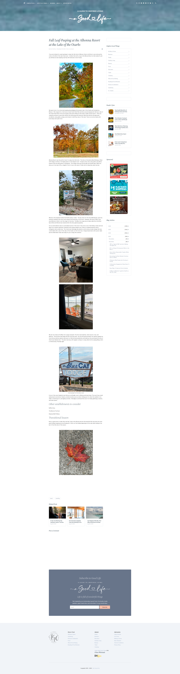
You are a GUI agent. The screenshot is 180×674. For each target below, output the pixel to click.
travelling (58, 498)
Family (109, 57)
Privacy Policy (117, 645)
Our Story (116, 636)
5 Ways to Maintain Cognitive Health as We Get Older (119, 271)
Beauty (110, 63)
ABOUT (58, 3)
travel (51, 498)
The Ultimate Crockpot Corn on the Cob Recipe (121, 118)
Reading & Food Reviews (114, 81)
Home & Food (30, 3)
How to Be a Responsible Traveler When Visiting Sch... (119, 252)
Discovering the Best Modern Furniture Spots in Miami (119, 257)
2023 (109, 236)
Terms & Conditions (119, 642)
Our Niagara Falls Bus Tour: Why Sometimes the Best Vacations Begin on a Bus (94, 521)
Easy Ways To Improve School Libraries (119, 268)
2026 (109, 226)
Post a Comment (70, 49)
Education (110, 69)
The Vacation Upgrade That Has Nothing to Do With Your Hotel (75, 521)
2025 (109, 229)
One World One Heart (120, 134)
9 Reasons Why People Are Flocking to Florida (119, 261)
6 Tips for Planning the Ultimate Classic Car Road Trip (57, 521)
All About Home (112, 51)
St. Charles (110, 90)
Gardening (110, 87)
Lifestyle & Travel (42, 3)
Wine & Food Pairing (113, 78)
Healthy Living (111, 60)
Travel (109, 72)
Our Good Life (96, 668)
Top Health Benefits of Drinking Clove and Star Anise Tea (121, 110)
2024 (109, 233)
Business (52, 3)
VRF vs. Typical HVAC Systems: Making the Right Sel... (119, 244)
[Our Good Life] (90, 17)
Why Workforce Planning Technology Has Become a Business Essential (122, 126)
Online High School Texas (101, 650)
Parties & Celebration (113, 84)
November (111, 241)
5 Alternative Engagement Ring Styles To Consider (119, 265)
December (111, 239)
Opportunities (67, 3)
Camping (110, 75)
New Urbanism (117, 640)
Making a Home (118, 638)
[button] (102, 49)
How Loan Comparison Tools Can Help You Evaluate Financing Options (122, 142)
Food (109, 66)
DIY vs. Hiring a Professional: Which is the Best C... (119, 248)
